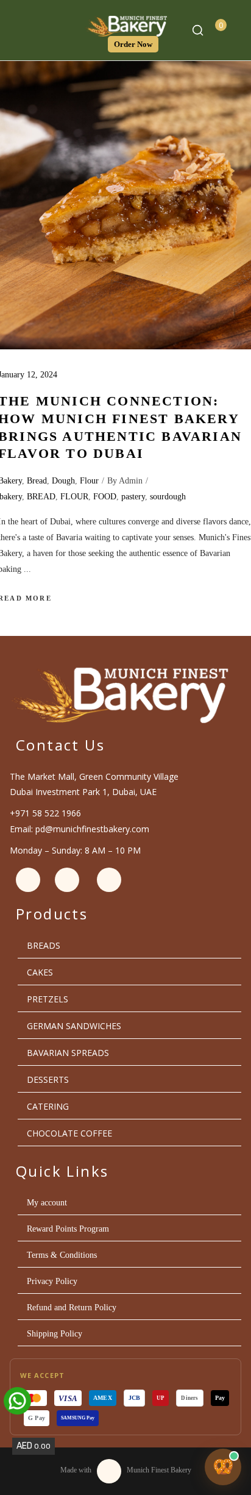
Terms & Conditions (62, 1255)
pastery (133, 496)
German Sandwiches (74, 1026)
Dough (63, 480)
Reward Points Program (68, 1228)
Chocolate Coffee (69, 1133)
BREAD (41, 496)
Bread (37, 480)
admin (131, 480)
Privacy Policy (52, 1281)
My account (47, 1202)
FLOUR (74, 496)
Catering (48, 1106)
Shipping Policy (54, 1333)
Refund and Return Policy (71, 1307)
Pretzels (47, 999)
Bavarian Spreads (68, 1052)
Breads (43, 945)
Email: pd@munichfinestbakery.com (79, 829)
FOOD (104, 496)
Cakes (40, 972)
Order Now (133, 44)
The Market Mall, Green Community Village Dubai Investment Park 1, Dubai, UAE (94, 784)
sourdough (168, 496)
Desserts (48, 1079)
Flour (89, 480)
